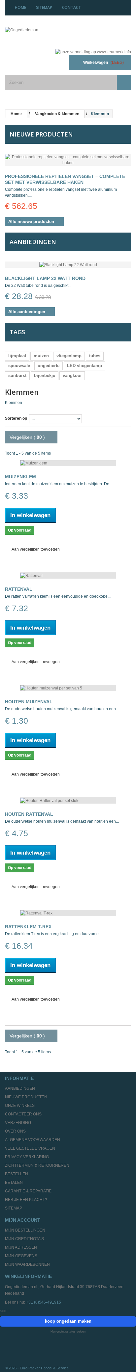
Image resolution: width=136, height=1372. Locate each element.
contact (71, 7)
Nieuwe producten (41, 134)
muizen (41, 355)
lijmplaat (17, 355)
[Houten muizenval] (68, 688)
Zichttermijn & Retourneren (37, 1165)
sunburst (17, 375)
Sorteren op (16, 418)
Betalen (14, 1182)
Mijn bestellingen (25, 1230)
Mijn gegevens (21, 1256)
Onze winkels (20, 1105)
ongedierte (48, 365)
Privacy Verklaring (27, 1157)
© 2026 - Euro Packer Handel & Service (37, 1368)
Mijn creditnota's (24, 1238)
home (20, 7)
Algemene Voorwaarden (32, 1139)
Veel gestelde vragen (30, 1148)
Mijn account (22, 1220)
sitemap (44, 7)
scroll (5, 1311)
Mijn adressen (21, 1247)
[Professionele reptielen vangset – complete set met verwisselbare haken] (68, 160)
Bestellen (16, 1174)
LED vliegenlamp (84, 365)
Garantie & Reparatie (28, 1191)
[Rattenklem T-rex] (68, 913)
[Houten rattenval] (68, 800)
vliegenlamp (69, 355)
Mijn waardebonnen (27, 1264)
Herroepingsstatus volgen (68, 1331)
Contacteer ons (23, 1114)
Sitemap (13, 1208)
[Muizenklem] (68, 463)
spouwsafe (19, 365)
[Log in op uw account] (55, 62)
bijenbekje (44, 375)
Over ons (15, 1131)
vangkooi (72, 375)
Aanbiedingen (33, 242)
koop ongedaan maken (68, 1321)
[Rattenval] (68, 575)
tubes (94, 355)
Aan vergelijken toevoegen (36, 549)
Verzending (18, 1122)
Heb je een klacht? (26, 1199)
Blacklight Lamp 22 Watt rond (45, 278)
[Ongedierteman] (45, 35)
